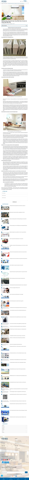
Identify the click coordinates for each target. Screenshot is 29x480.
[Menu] (26, 1)
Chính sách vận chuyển (3, 450)
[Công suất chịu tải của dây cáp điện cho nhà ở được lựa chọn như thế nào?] (5, 254)
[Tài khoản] (20, 1)
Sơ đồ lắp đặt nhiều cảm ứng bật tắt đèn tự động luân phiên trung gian (18, 362)
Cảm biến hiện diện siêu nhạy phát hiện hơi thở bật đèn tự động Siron (17, 205)
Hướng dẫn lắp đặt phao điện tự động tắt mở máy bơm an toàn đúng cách (18, 394)
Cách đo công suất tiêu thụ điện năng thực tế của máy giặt (16, 294)
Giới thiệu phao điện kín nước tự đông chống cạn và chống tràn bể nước (18, 346)
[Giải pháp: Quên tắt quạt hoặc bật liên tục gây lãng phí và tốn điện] (5, 215)
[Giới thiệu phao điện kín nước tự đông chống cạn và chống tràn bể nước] (5, 349)
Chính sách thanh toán (3, 449)
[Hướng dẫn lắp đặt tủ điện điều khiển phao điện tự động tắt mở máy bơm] (5, 360)
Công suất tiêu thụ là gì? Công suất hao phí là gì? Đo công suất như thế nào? (18, 271)
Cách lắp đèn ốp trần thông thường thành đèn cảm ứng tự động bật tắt (18, 326)
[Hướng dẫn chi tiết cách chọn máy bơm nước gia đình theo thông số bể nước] (5, 261)
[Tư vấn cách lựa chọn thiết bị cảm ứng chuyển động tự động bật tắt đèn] (5, 324)
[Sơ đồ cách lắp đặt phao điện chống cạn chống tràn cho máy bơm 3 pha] (5, 401)
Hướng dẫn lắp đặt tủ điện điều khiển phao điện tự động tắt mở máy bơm (18, 359)
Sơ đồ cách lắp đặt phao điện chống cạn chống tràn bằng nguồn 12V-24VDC (18, 410)
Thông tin (3, 432)
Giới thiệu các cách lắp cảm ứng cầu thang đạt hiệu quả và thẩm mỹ (17, 337)
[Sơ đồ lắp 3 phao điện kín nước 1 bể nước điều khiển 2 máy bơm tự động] (5, 355)
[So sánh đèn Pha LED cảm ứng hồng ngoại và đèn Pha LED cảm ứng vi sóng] (5, 308)
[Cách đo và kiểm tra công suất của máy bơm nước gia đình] (5, 268)
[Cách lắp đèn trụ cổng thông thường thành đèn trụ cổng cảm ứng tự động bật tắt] (5, 389)
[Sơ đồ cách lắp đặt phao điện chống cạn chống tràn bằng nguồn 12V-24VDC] (5, 413)
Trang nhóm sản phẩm (17, 448)
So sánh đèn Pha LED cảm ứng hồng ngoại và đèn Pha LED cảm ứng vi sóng (18, 307)
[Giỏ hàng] (25, 1)
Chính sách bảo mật (3, 448)
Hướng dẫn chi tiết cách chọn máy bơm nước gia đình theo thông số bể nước (18, 258)
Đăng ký (26, 472)
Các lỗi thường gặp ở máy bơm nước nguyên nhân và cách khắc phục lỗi (18, 391)
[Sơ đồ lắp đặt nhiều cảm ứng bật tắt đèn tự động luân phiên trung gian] (5, 365)
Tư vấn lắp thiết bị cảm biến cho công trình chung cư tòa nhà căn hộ (17, 335)
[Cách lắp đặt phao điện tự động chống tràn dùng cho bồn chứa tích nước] (5, 406)
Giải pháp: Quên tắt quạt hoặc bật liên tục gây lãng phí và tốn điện (17, 212)
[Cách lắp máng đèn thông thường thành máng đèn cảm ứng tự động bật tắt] (5, 285)
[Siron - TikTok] (7, 459)
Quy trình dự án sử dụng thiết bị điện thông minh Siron (16, 344)
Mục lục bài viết (4, 25)
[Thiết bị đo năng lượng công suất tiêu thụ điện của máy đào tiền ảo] (5, 281)
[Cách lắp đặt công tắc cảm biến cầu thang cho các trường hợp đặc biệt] (5, 332)
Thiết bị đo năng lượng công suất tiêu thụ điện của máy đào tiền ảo (17, 278)
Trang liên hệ (16, 450)
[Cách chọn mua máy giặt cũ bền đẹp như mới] (5, 290)
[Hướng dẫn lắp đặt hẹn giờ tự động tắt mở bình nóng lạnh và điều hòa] (5, 371)
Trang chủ (2, 3)
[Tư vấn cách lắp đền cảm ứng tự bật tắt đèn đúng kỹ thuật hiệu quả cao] (5, 313)
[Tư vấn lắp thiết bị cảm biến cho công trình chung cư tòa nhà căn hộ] (5, 336)
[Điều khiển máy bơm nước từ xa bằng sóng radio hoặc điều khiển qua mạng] (5, 378)
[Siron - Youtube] (3, 459)
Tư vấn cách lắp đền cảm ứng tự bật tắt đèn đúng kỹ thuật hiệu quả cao (18, 310)
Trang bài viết (16, 449)
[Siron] (7, 1)
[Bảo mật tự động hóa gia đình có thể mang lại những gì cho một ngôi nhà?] (5, 221)
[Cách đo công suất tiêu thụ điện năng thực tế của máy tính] (5, 241)
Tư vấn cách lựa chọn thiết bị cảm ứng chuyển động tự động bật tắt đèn (18, 323)
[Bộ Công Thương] (14, 462)
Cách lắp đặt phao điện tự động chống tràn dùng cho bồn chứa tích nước (18, 403)
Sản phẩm (3, 428)
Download (3, 429)
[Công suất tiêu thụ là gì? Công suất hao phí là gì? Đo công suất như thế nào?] (5, 274)
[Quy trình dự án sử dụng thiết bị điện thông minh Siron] (5, 344)
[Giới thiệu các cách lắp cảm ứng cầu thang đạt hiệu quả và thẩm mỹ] (5, 340)
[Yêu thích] (23, 1)
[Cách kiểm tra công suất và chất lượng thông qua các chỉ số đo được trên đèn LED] (5, 248)
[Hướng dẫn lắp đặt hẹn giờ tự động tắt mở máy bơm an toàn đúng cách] (5, 385)
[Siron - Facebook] (2, 459)
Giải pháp (3, 425)
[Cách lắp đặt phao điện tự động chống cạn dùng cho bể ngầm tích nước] (5, 419)
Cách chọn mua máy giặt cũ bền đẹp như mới (15, 287)
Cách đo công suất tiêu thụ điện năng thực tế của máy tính (16, 238)
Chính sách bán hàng (3, 447)
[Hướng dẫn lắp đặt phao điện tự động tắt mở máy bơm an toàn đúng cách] (5, 397)
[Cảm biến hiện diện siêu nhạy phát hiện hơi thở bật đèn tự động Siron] (5, 208)
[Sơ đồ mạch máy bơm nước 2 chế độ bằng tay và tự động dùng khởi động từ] (5, 228)
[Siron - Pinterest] (5, 459)
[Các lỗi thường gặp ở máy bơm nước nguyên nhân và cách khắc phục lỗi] (5, 392)
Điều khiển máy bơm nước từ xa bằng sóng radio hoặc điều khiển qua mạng (18, 375)
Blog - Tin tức (5, 3)
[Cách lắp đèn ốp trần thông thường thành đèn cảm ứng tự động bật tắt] (5, 327)
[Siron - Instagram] (8, 459)
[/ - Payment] (11, 476)
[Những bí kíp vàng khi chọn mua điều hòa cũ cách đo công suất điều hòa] (5, 235)
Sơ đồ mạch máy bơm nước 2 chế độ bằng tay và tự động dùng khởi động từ (18, 225)
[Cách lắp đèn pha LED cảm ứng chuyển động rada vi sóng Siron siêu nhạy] (5, 319)
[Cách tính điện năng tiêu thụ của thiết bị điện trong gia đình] (5, 303)
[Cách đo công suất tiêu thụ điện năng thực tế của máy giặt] (5, 297)
